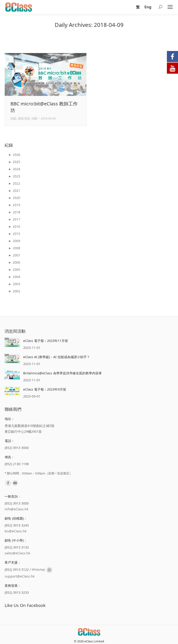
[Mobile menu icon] (170, 7)
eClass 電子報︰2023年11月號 (45, 340)
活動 (34, 118)
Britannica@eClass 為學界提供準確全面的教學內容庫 (62, 373)
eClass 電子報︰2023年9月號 (44, 389)
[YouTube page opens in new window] (15, 483)
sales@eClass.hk (17, 553)
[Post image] (12, 342)
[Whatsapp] (49, 570)
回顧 (13, 118)
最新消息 (24, 118)
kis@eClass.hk (15, 531)
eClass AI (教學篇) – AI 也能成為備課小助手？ (56, 357)
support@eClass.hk (20, 576)
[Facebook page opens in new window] (8, 483)
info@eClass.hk (16, 509)
